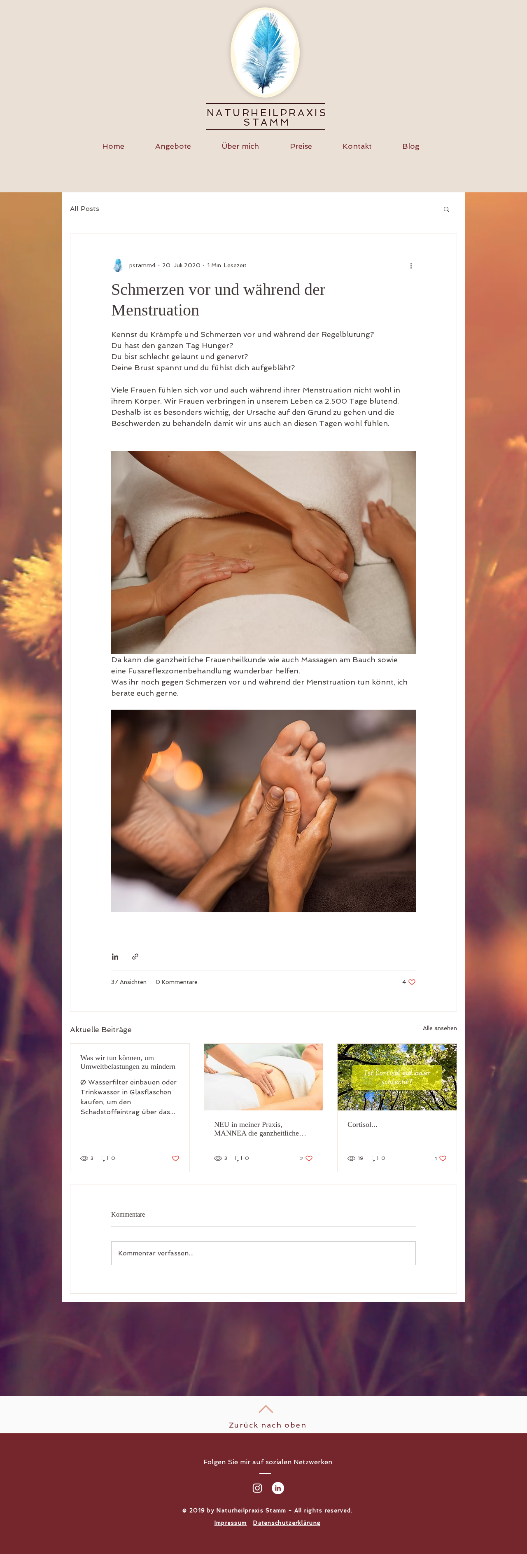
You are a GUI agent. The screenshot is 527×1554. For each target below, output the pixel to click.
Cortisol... (362, 1124)
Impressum (231, 1523)
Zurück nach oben (268, 1425)
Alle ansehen (440, 1028)
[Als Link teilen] (135, 956)
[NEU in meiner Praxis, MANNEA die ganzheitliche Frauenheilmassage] (263, 1077)
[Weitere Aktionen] (411, 265)
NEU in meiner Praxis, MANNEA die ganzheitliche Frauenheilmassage (256, 1129)
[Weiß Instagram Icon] (257, 1488)
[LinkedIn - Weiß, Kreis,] (278, 1488)
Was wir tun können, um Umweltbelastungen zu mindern (127, 1062)
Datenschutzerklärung (287, 1523)
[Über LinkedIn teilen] (115, 956)
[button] (446, 209)
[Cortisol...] (397, 1077)
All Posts (84, 209)
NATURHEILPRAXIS (267, 112)
